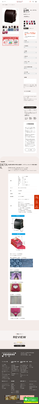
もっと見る (30, 149)
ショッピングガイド (26, 118)
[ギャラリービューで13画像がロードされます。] (3, 32)
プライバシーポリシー (32, 385)
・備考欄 (25, 77)
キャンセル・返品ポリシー (33, 389)
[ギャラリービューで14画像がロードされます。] (6, 32)
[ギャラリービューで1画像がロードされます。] (3, 27)
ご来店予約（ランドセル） (6, 377)
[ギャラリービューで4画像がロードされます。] (12, 27)
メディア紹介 (31, 367)
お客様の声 (12, 388)
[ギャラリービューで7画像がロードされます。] (3, 30)
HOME (3, 4)
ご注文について (22, 384)
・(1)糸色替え (26, 45)
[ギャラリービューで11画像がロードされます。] (14, 30)
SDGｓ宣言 (12, 389)
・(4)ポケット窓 (26, 61)
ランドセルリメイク (5, 370)
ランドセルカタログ (5, 375)
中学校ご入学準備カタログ (24, 370)
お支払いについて (22, 385)
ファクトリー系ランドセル (6, 367)
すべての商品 (4, 364)
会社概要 (12, 384)
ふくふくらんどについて (5, 384)
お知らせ (30, 365)
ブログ (30, 364)
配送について (22, 386)
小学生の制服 (13, 365)
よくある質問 (22, 388)
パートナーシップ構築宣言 (15, 391)
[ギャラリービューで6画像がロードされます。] (17, 27)
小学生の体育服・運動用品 (15, 366)
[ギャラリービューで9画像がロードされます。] (9, 30)
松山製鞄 (25, 8)
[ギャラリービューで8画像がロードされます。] (6, 30)
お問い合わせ (31, 384)
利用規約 (30, 388)
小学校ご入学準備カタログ (15, 369)
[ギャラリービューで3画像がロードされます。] (9, 27)
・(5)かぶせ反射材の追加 (28, 66)
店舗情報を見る (27, 115)
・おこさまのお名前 (27, 91)
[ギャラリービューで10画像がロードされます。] (12, 30)
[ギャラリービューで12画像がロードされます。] (17, 30)
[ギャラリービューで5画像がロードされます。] (14, 27)
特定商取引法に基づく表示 (33, 386)
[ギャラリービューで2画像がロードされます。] (6, 27)
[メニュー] (3, 2)
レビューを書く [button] (19, 345)
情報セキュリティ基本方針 (15, 392)
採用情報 (12, 386)
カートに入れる (30, 107)
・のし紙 (25, 40)
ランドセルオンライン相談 (6, 378)
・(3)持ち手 (26, 56)
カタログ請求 (4, 388)
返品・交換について (30, 118)
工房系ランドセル (4, 365)
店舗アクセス (13, 385)
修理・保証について (35, 118)
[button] (33, 2)
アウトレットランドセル (5, 368)
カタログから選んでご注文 (6, 374)
